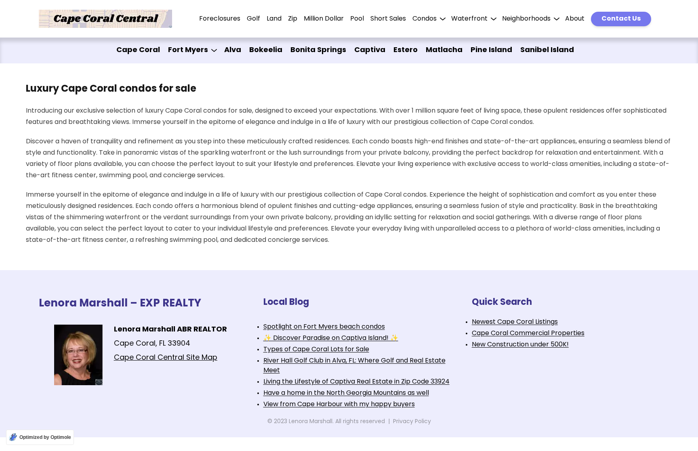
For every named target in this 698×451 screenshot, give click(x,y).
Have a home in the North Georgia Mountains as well (346, 393)
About (574, 19)
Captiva (369, 50)
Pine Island (491, 50)
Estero (405, 50)
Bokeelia (265, 50)
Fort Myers (188, 50)
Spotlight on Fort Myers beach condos (324, 327)
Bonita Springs (318, 50)
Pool (357, 19)
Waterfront (469, 19)
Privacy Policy (412, 422)
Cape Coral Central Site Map (165, 358)
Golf (253, 19)
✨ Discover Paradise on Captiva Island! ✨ (330, 338)
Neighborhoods (526, 19)
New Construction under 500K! (520, 345)
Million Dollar (324, 19)
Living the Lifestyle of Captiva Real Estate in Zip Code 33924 (356, 382)
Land (274, 19)
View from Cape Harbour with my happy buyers (339, 404)
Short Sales (388, 19)
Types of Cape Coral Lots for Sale (316, 349)
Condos (424, 19)
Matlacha (444, 50)
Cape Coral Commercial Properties (528, 333)
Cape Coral (138, 50)
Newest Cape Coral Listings (515, 322)
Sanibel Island (547, 50)
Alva (232, 50)
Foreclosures (219, 19)
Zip (292, 19)
